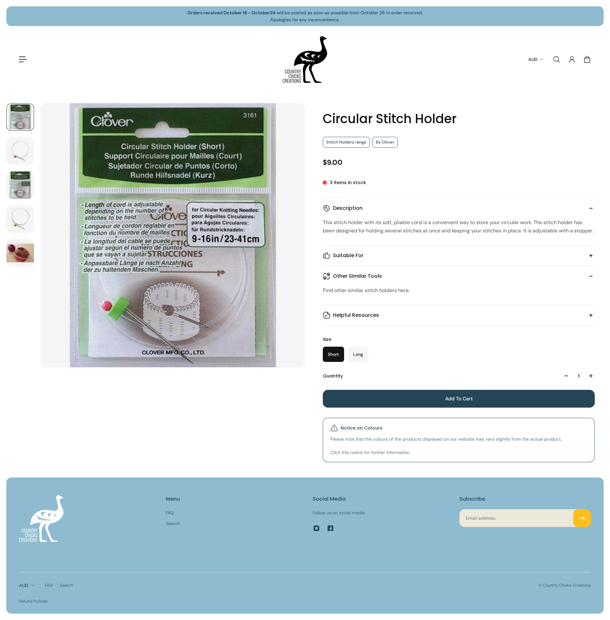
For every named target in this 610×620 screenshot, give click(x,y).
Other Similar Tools (357, 276)
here (403, 290)
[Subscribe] (582, 518)
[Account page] (572, 59)
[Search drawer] (556, 59)
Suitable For (348, 255)
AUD (23, 585)
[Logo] (305, 59)
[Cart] (587, 59)
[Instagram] (316, 528)
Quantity (333, 376)
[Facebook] (330, 528)
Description (348, 208)
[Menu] (23, 59)
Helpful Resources (356, 315)
